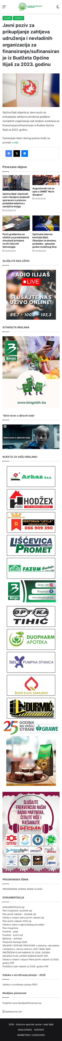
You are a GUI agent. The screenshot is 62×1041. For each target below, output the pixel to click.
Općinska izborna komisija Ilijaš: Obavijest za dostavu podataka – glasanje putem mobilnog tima (44, 240)
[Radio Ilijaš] (31, 6)
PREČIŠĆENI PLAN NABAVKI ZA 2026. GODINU (26, 952)
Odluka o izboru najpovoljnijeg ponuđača (23, 924)
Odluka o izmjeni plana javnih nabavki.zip (23, 917)
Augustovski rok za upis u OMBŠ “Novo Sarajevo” (43, 191)
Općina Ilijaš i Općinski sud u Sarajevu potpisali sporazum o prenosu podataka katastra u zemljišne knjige (16, 200)
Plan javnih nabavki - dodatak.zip (19, 914)
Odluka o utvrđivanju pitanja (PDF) (20, 984)
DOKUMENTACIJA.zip (13, 907)
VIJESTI (18, 18)
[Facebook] (8, 153)
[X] (16, 153)
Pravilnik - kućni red (12, 935)
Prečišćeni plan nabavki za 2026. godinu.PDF (25, 966)
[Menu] (4, 8)
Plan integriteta (10, 928)
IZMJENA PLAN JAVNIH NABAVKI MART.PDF (25, 956)
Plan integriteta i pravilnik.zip (17, 910)
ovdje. (15, 142)
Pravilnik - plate (10, 931)
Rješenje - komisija (12, 938)
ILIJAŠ (7, 18)
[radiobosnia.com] (12, 1011)
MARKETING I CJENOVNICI (31, 1035)
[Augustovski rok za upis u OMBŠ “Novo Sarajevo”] (46, 180)
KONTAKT (39, 1029)
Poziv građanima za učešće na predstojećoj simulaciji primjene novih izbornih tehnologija (15, 240)
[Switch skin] (58, 8)
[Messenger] (24, 153)
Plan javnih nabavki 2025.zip (16, 921)
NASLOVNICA (25, 1029)
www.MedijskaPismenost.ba (26, 1003)
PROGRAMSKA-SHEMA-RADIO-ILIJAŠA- (22, 889)
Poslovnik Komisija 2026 (14, 942)
